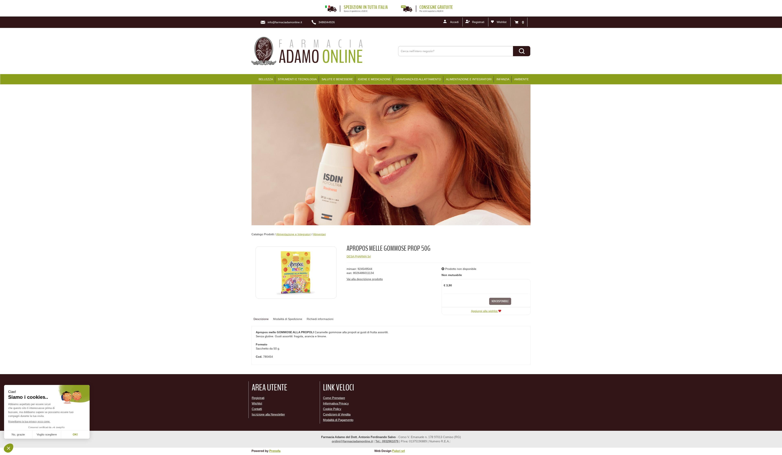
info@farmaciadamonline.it (285, 22)
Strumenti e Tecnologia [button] (297, 79)
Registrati (478, 22)
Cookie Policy (332, 409)
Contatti (257, 409)
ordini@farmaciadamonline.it (352, 441)
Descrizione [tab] (261, 319)
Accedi (454, 22)
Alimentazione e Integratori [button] (469, 79)
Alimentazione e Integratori (293, 234)
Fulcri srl (398, 451)
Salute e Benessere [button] (337, 79)
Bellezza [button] (266, 79)
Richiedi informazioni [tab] (320, 319)
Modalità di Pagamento (338, 420)
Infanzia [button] (502, 79)
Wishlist (501, 22)
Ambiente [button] (521, 79)
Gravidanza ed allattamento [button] (418, 79)
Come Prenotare (334, 398)
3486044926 (327, 22)
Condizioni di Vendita (336, 414)
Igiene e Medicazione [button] (374, 79)
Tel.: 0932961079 (387, 441)
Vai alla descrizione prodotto (365, 279)
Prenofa (274, 451)
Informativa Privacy (336, 403)
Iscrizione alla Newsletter (268, 414)
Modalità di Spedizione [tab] (287, 319)
